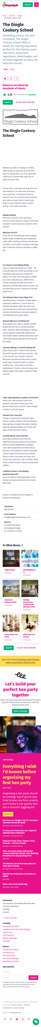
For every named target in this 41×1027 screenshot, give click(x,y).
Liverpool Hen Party (11, 926)
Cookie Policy (18, 1008)
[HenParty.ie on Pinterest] (28, 1019)
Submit (33, 977)
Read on (8, 814)
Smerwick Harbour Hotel (10, 601)
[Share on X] (17, 78)
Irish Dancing (8, 935)
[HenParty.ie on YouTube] (17, 1019)
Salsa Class (7, 932)
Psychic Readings (10, 938)
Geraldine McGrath (17, 825)
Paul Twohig (14, 887)
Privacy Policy (16, 1005)
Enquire (28, 4)
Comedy (6, 941)
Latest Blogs (8, 760)
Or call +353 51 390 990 (25, 102)
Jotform (12, 982)
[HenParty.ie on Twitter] (5, 1019)
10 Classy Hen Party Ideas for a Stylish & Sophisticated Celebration (20, 831)
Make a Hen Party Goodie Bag (15, 884)
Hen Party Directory (11, 949)
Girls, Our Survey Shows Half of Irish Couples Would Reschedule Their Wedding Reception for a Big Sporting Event (20, 853)
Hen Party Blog (9, 955)
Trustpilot (32, 94)
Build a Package (20, 711)
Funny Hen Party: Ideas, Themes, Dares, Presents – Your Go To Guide (19, 842)
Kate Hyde (7, 788)
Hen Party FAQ (8, 952)
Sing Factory (10, 570)
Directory (12, 16)
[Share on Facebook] (11, 78)
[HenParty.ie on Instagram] (22, 1019)
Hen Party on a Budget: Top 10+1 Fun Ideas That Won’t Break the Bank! (20, 821)
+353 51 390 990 (10, 918)
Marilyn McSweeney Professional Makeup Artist (29, 603)
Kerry (12, 69)
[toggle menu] (36, 4)
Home (4, 16)
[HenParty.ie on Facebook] (11, 1019)
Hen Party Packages (11, 958)
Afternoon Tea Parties (29, 635)
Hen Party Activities (11, 961)
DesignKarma (15, 1012)
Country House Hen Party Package (16, 929)
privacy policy (25, 987)
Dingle (20, 16)
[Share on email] (5, 78)
